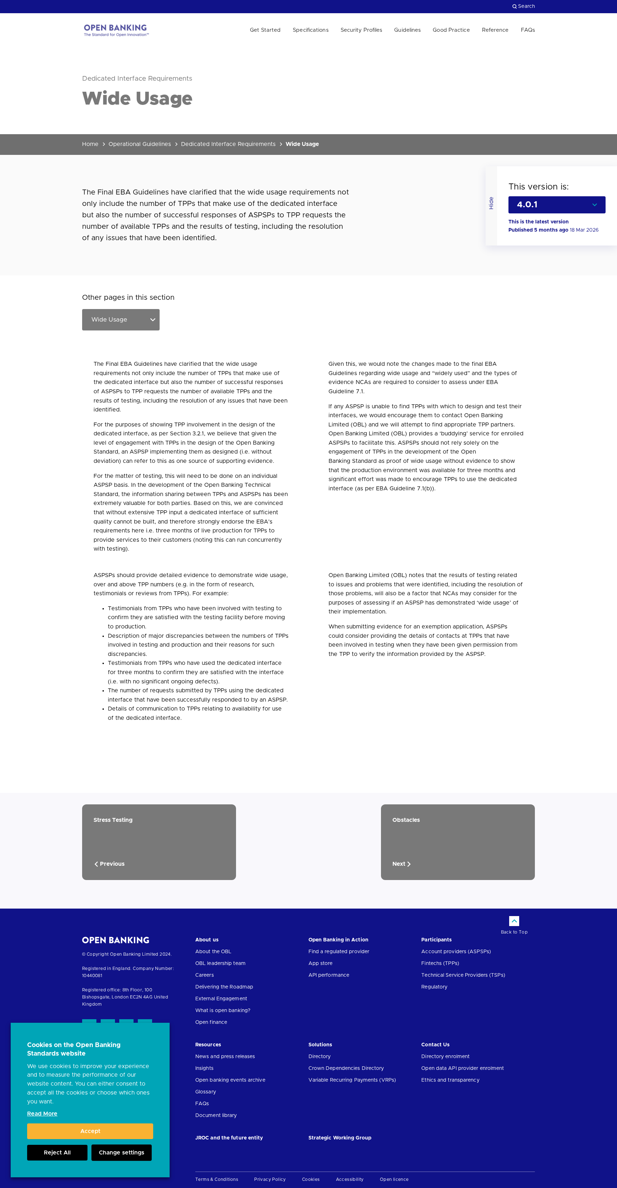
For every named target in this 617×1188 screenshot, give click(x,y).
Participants (436, 939)
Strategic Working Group (339, 1138)
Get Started (265, 30)
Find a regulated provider (339, 951)
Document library (216, 1115)
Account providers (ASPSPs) (456, 951)
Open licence (394, 1179)
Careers (204, 975)
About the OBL (213, 951)
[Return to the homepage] (116, 30)
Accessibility (350, 1179)
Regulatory (434, 987)
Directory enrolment (445, 1056)
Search (526, 6)
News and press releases (225, 1056)
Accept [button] (90, 1131)
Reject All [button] (57, 1153)
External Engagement (221, 998)
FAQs (528, 30)
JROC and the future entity (229, 1138)
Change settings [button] (121, 1153)
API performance (329, 975)
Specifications (310, 30)
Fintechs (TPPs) (440, 963)
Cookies (311, 1179)
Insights (204, 1068)
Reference (495, 30)
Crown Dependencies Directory (346, 1068)
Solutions (320, 1044)
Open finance (211, 1022)
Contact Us (435, 1044)
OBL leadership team (220, 963)
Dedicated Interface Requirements (228, 144)
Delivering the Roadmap (224, 987)
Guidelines (407, 30)
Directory (319, 1056)
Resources (208, 1044)
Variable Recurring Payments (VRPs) (352, 1080)
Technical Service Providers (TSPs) (463, 975)
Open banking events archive (230, 1080)
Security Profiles (361, 30)
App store (320, 963)
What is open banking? (222, 1010)
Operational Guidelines (140, 144)
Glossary (205, 1092)
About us (207, 939)
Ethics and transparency (450, 1080)
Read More (42, 1114)
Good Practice (451, 30)
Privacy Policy (270, 1179)
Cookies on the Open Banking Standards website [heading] (74, 1049)
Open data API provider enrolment (462, 1068)
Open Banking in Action (338, 939)
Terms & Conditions (216, 1179)
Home (90, 144)
